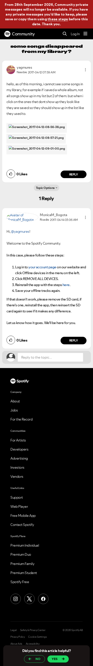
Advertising (19, 458)
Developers (19, 449)
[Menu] (85, 33)
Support (16, 497)
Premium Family (22, 563)
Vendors (16, 476)
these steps (58, 19)
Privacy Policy (17, 637)
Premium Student (23, 572)
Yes (55, 659)
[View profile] (10, 69)
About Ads (16, 643)
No (37, 659)
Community (23, 34)
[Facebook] (43, 599)
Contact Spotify (22, 524)
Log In (75, 34)
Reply (73, 174)
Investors (17, 467)
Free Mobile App (23, 515)
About (15, 401)
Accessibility (33, 643)
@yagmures (20, 231)
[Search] (64, 34)
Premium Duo (20, 554)
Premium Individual (24, 545)
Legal (13, 630)
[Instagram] (15, 599)
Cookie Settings (37, 637)
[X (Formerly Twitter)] (29, 599)
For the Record (21, 419)
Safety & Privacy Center (32, 630)
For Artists (18, 440)
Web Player (19, 506)
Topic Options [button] (45, 188)
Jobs (14, 410)
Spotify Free (19, 581)
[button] (85, 69)
